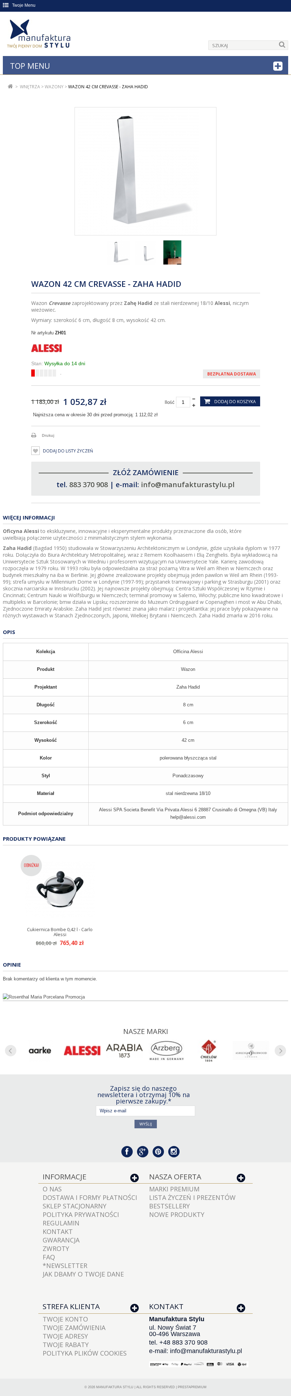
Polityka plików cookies (85, 1353)
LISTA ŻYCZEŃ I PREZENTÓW (192, 1197)
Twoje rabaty (66, 1344)
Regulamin (61, 1223)
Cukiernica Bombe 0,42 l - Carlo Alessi (60, 932)
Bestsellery (169, 1206)
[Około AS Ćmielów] (209, 1050)
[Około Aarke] (40, 1050)
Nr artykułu (42, 332)
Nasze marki (145, 1031)
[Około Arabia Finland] (124, 1050)
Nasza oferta (175, 1176)
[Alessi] (145, 348)
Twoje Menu (23, 5)
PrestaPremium (192, 1387)
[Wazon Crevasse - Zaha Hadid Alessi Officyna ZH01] (118, 252)
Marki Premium (174, 1189)
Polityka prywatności (81, 1214)
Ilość (170, 402)
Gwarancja (61, 1240)
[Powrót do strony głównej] (10, 87)
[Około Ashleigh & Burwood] (251, 1050)
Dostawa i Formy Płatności (90, 1197)
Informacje (65, 1176)
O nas (52, 1189)
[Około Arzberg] (167, 1050)
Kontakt (58, 1231)
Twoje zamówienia (74, 1327)
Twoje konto (65, 1319)
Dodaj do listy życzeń (67, 451)
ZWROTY (56, 1248)
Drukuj (48, 435)
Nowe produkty (176, 1214)
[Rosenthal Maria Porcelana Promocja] (145, 997)
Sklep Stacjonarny (74, 1206)
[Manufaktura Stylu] (39, 35)
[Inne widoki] (78, 252)
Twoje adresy (65, 1336)
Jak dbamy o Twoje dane (83, 1274)
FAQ (49, 1257)
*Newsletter (65, 1265)
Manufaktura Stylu (114, 1387)
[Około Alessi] (82, 1050)
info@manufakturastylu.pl (188, 484)
